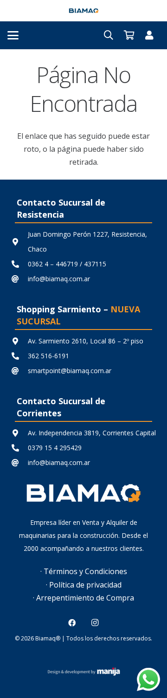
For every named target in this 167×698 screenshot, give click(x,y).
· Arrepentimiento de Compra (83, 598)
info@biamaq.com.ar (59, 278)
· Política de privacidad (84, 585)
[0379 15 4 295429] (19, 448)
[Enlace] (149, 35)
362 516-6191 (48, 355)
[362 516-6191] (19, 356)
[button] (13, 35)
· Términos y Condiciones (83, 571)
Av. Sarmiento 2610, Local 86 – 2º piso (85, 340)
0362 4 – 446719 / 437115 (67, 263)
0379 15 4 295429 (55, 447)
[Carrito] (129, 35)
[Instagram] (95, 623)
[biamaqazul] (83, 11)
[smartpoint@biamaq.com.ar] (19, 371)
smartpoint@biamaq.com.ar (69, 370)
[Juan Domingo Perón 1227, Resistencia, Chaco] (19, 242)
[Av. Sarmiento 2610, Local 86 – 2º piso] (19, 341)
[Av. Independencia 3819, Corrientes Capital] (19, 433)
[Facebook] (72, 623)
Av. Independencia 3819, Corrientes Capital (92, 432)
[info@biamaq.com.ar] (19, 279)
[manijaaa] (83, 671)
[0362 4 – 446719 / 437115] (19, 264)
